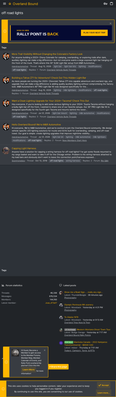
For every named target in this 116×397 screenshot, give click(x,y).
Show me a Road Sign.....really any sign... (83, 292)
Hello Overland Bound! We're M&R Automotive (36, 124)
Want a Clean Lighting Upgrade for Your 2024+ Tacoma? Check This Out (50, 100)
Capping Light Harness (24, 148)
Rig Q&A (104, 160)
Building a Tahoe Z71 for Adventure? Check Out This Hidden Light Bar (49, 77)
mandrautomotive (20, 66)
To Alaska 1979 (71, 317)
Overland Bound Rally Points (77, 335)
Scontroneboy (18, 160)
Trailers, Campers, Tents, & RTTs (79, 350)
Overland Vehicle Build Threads (61, 70)
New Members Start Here (74, 140)
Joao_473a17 (51, 303)
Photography (70, 297)
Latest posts (69, 285)
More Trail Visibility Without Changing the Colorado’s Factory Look (47, 54)
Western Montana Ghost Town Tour (87, 329)
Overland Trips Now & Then (77, 322)
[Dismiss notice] (110, 23)
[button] (5, 3)
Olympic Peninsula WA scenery (78, 304)
